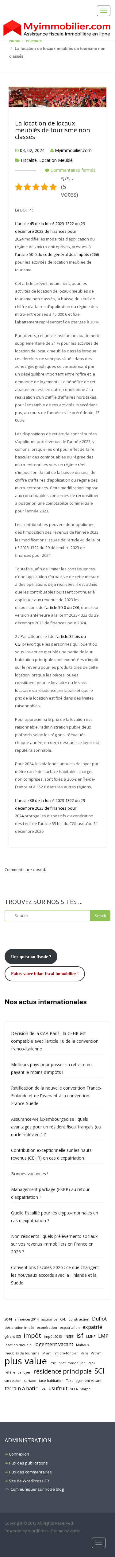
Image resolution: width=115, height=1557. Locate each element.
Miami (47, 1353)
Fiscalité (34, 41)
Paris (84, 1353)
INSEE (69, 1336)
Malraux (82, 1345)
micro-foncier (66, 1353)
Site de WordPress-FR (29, 1481)
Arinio (75, 1531)
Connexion (19, 1454)
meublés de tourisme (22, 1353)
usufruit (57, 1388)
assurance (49, 1319)
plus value (26, 1361)
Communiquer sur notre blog (37, 1489)
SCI (99, 1371)
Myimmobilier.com (73, 150)
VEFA (74, 1389)
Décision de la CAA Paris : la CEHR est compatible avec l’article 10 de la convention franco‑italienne (54, 1041)
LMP (103, 1336)
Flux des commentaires (30, 1472)
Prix (53, 1363)
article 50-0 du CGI (62, 607)
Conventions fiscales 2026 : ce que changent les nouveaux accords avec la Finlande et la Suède (55, 1275)
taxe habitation (51, 1380)
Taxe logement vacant (84, 1380)
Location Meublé (56, 160)
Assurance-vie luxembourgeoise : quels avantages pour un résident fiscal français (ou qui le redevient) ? (56, 1126)
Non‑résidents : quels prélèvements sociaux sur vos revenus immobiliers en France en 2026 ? (54, 1244)
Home (14, 41)
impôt (32, 1335)
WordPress (38, 1531)
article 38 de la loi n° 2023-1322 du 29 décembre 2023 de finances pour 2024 (50, 808)
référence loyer (18, 1372)
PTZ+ (91, 1363)
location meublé (18, 1345)
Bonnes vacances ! (29, 1174)
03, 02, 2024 (32, 150)
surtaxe (30, 1380)
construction (79, 1319)
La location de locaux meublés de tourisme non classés (52, 130)
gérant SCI (13, 1336)
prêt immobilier (72, 1363)
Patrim (96, 1353)
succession (13, 1380)
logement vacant (53, 1344)
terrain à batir (21, 1388)
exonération (47, 1327)
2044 (8, 1319)
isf (79, 1335)
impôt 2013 (53, 1336)
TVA (43, 1389)
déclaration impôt (19, 1327)
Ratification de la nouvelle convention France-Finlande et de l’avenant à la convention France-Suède (56, 1095)
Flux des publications (28, 1463)
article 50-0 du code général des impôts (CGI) (58, 254)
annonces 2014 (27, 1319)
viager (85, 1389)
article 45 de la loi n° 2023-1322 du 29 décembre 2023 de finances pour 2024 (50, 231)
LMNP (90, 1336)
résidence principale (62, 1371)
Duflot (99, 1318)
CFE (63, 1319)
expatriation (70, 1327)
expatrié (92, 1327)
